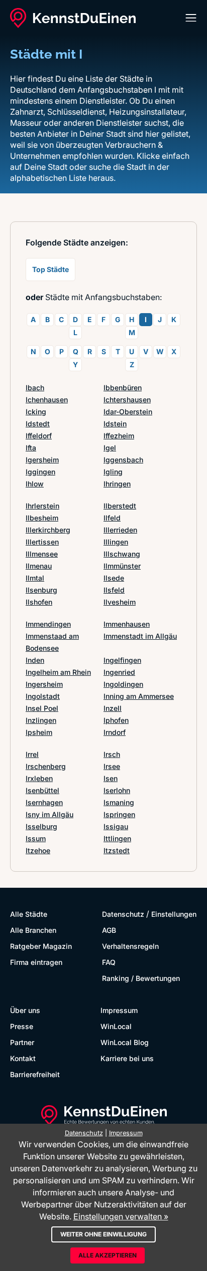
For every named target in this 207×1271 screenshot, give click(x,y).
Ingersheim (44, 684)
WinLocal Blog (124, 1042)
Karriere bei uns (127, 1058)
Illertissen (42, 542)
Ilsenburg (41, 590)
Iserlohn (117, 790)
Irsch (112, 754)
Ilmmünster (122, 566)
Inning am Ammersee (139, 696)
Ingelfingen (122, 660)
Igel (110, 447)
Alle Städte (28, 914)
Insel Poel (42, 708)
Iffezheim (119, 435)
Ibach (35, 387)
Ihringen (117, 483)
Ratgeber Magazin (41, 946)
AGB (109, 930)
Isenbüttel (42, 790)
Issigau (116, 826)
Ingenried (119, 672)
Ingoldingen (123, 684)
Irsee (112, 766)
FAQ (109, 962)
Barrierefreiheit (35, 1074)
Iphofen (116, 720)
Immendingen (48, 624)
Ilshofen (39, 602)
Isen (111, 778)
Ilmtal (35, 578)
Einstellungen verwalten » (120, 1216)
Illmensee (42, 554)
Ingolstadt (43, 696)
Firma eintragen (36, 962)
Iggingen (40, 471)
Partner (22, 1042)
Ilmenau (39, 566)
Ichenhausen (47, 399)
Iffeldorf (39, 435)
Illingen (116, 542)
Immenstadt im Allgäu (140, 636)
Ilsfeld (114, 590)
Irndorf (115, 732)
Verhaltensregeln (130, 946)
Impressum (119, 1010)
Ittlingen (117, 838)
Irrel (32, 754)
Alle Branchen (33, 930)
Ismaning (119, 802)
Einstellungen (173, 914)
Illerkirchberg (48, 530)
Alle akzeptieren (107, 1255)
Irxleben (39, 778)
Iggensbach (123, 459)
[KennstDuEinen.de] (73, 18)
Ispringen (119, 814)
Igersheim (42, 459)
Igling (113, 471)
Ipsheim (39, 732)
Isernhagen (44, 802)
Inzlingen (41, 720)
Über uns (25, 1010)
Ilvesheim (120, 602)
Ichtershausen (127, 399)
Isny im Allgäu (49, 814)
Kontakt (23, 1058)
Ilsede (114, 578)
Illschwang (122, 554)
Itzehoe (38, 850)
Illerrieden (120, 530)
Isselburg (41, 826)
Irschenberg (46, 766)
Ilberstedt (120, 505)
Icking (36, 411)
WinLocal (116, 1026)
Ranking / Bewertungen (141, 978)
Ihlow (35, 483)
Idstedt (38, 423)
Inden (35, 660)
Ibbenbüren (123, 387)
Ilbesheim (42, 518)
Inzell (113, 708)
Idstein (115, 423)
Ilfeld (112, 518)
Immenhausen (127, 624)
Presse (21, 1026)
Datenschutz (123, 914)
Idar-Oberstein (128, 411)
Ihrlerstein (42, 505)
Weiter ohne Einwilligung (103, 1234)
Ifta (31, 447)
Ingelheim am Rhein (58, 672)
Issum (36, 838)
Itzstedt (117, 850)
